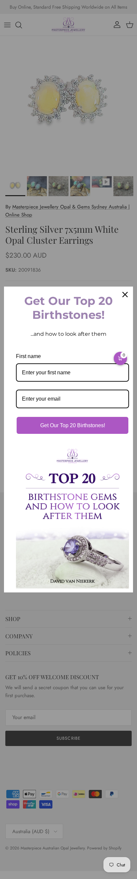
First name (28, 356)
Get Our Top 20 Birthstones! (72, 425)
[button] (120, 358)
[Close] (125, 295)
